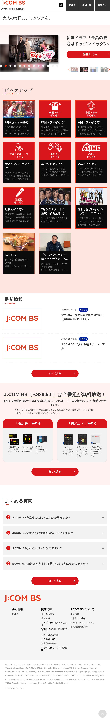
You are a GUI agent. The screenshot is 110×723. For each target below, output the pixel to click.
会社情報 (74, 614)
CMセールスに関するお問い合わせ (54, 630)
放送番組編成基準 (49, 635)
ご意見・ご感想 (77, 618)
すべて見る (55, 373)
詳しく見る (55, 471)
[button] (1, 66)
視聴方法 (102, 5)
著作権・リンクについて (82, 623)
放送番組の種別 (48, 639)
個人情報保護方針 (79, 627)
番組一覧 (86, 5)
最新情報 (45, 618)
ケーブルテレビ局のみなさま (54, 624)
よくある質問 (47, 614)
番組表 (72, 5)
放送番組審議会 (48, 643)
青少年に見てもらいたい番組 (54, 649)
